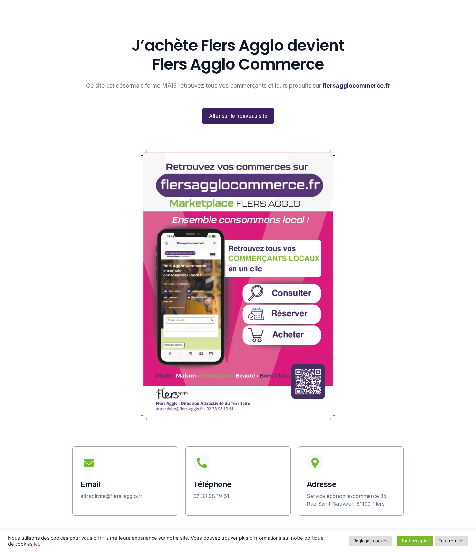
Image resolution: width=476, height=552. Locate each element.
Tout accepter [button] (415, 540)
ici (36, 544)
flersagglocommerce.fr (356, 85)
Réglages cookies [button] (371, 540)
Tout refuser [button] (451, 540)
